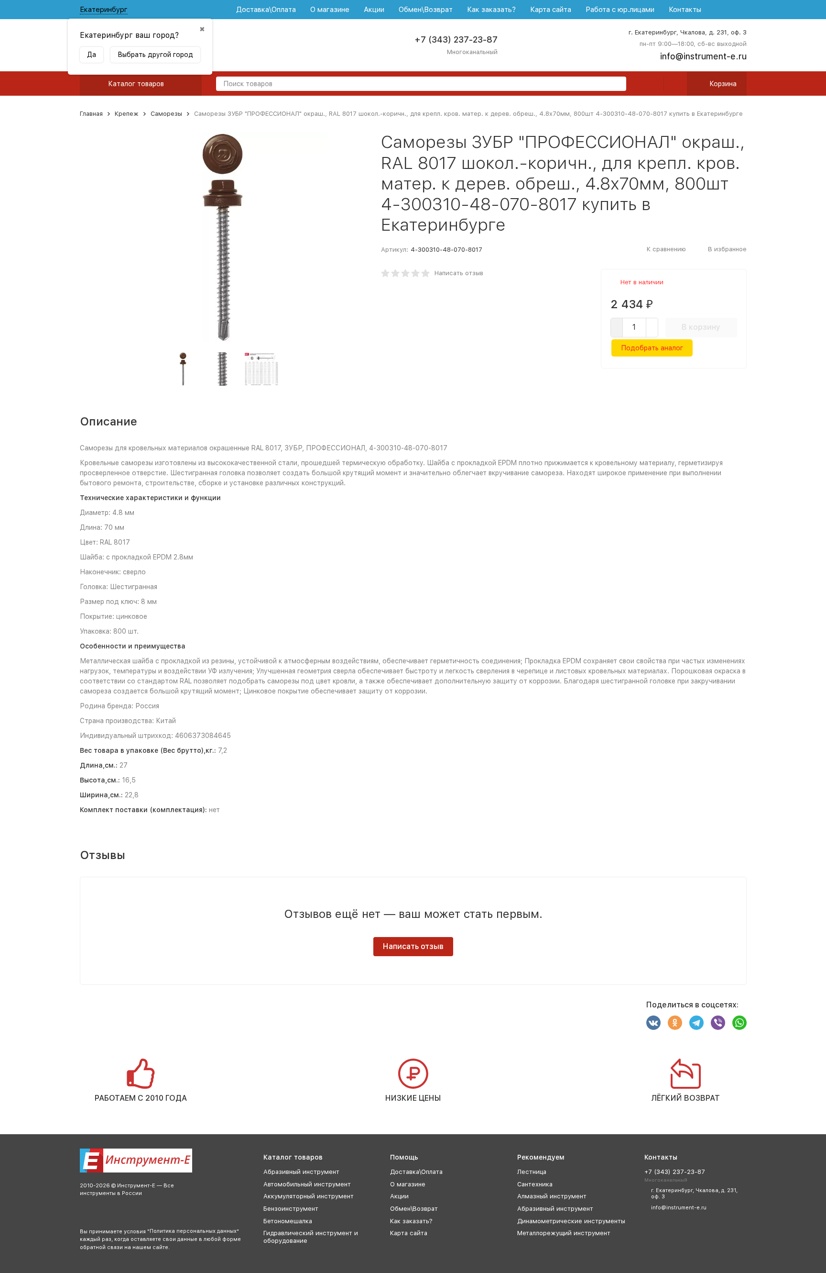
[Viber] (718, 1023)
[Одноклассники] (675, 1023)
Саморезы (166, 113)
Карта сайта (550, 9)
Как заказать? (491, 9)
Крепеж (127, 113)
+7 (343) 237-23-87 (456, 39)
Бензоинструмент (290, 1208)
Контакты (685, 9)
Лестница (531, 1171)
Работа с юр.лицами (620, 9)
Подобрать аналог (652, 348)
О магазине (329, 9)
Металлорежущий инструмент (563, 1233)
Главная (91, 113)
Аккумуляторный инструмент (308, 1196)
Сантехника (535, 1184)
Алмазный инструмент (552, 1196)
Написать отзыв (459, 273)
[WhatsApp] (739, 1023)
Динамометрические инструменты (571, 1221)
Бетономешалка (287, 1221)
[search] (615, 84)
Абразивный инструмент (301, 1171)
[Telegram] (696, 1023)
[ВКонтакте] (653, 1023)
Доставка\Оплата (266, 9)
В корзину (701, 327)
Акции (374, 9)
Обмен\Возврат (426, 9)
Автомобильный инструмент (307, 1184)
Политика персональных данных (193, 1231)
